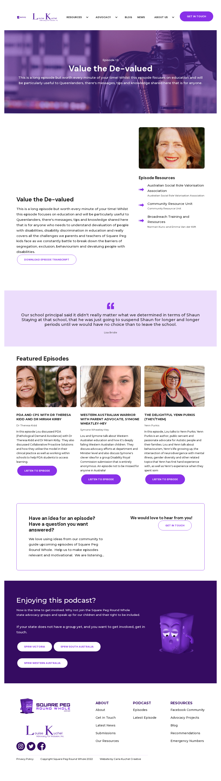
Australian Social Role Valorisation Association (175, 188)
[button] (78, 17)
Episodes (140, 710)
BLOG (128, 17)
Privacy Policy (24, 759)
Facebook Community (187, 710)
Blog (174, 725)
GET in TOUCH (196, 16)
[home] (21, 17)
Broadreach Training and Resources (168, 219)
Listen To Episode (37, 470)
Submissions (106, 733)
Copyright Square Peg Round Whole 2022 (66, 759)
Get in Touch (106, 718)
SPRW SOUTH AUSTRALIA (77, 646)
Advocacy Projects (184, 718)
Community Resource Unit (170, 204)
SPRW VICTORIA (34, 646)
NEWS (141, 17)
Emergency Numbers (187, 741)
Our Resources (107, 741)
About (100, 710)
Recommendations (185, 733)
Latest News (105, 725)
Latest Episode (144, 718)
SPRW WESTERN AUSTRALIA (42, 663)
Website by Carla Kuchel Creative (120, 759)
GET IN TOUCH (175, 525)
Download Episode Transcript (46, 259)
